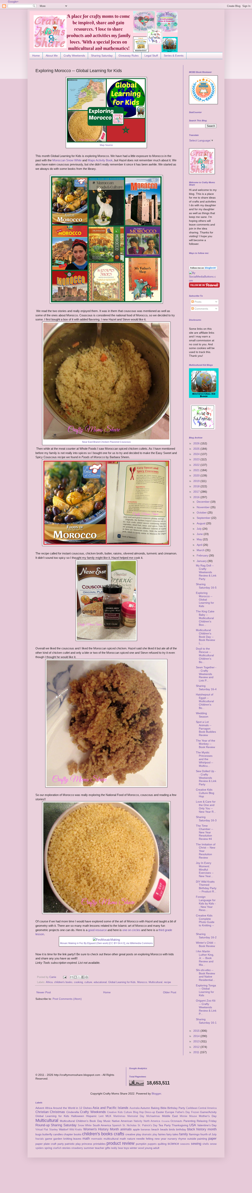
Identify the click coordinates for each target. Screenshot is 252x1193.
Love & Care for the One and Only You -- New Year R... (206, 806)
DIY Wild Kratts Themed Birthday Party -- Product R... (206, 886)
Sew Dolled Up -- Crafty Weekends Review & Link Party (206, 778)
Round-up (42, 1125)
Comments (201, 308)
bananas (145, 1129)
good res (93, 930)
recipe (167, 982)
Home (36, 55)
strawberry (77, 1148)
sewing (196, 1144)
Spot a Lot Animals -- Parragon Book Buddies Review (206, 728)
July (199, 528)
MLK (108, 1116)
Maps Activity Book (100, 160)
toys (126, 1147)
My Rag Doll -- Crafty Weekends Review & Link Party (206, 572)
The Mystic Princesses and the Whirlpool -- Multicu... (204, 759)
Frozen (195, 1112)
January (202, 561)
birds (172, 1129)
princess (87, 1143)
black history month (202, 1129)
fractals (39, 1138)
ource (103, 930)
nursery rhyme (177, 1138)
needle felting (144, 1138)
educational (100, 982)
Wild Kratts (75, 1129)
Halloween (77, 1116)
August (201, 523)
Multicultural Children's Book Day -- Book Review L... (205, 637)
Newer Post (43, 992)
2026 (196, 443)
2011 (196, 1052)
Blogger (156, 1093)
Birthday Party (176, 1107)
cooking (78, 982)
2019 (196, 481)
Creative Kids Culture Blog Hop (205, 793)
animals (126, 1129)
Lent (101, 1116)
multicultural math (115, 1138)
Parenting (189, 1120)
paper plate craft (45, 1143)
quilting (162, 1143)
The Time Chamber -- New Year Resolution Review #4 (204, 832)
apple (136, 1129)
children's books (63, 982)
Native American (122, 1120)
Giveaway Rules (129, 55)
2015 (196, 1030)
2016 (196, 497)
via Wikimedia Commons (139, 943)
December (203, 501)
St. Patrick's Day (148, 1125)
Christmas (57, 1112)
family (183, 1134)
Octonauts (176, 1121)
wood (141, 1148)
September (204, 517)
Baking (155, 1107)
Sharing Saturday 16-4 (206, 687)
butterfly (47, 1134)
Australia (135, 1108)
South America (102, 1125)
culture (88, 982)
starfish (57, 1148)
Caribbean (191, 1108)
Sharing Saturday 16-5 (206, 586)
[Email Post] (64, 977)
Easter (160, 1112)
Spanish (116, 1125)
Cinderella (72, 1112)
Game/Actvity (208, 1112)
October (202, 512)
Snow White (85, 1125)
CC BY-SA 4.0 (117, 943)
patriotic (70, 1143)
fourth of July (208, 1134)
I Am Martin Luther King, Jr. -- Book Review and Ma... (205, 958)
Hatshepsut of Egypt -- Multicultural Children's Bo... (205, 701)
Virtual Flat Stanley (46, 1129)
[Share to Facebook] (83, 977)
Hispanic (91, 1116)
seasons (185, 1144)
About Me (52, 55)
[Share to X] (79, 977)
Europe (169, 1112)
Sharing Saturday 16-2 (206, 935)
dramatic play (149, 1134)
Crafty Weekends (74, 55)
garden (57, 1138)
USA (192, 1125)
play (78, 1143)
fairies (162, 1134)
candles (58, 1134)
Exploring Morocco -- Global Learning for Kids (205, 599)
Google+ (13, 1)
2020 (196, 475)
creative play (133, 1134)
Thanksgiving (180, 1125)
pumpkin (141, 1143)
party (60, 1143)
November (203, 507)
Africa (49, 982)
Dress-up (150, 1112)
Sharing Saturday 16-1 (206, 1021)
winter (133, 1147)
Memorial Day (135, 1116)
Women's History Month (101, 1129)
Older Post (169, 992)
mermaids (96, 1138)
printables (99, 1143)
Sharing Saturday (102, 55)
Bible (163, 1107)
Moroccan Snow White (67, 160)
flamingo (194, 1134)
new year (160, 1138)
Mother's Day (208, 1116)
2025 (196, 448)
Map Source (106, 145)
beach (155, 1129)
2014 (196, 1036)
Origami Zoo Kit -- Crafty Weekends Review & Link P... (206, 1007)
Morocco (142, 982)
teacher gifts (102, 1147)
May (200, 539)
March (201, 550)
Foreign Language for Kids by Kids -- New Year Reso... (206, 903)
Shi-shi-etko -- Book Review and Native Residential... (205, 974)
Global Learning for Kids (122, 982)
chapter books (72, 1134)
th (159, 930)
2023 (196, 459)
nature (131, 1138)
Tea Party (164, 1125)
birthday (181, 1129)
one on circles (131, 930)
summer (89, 1147)
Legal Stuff (151, 55)
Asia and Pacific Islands (110, 1108)
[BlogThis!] (75, 977)
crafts (119, 1133)
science (173, 1144)
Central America (207, 1108)
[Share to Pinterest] (87, 977)
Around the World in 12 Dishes (72, 1107)
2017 (196, 491)
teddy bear (117, 1148)
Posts (197, 301)
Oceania (165, 1121)
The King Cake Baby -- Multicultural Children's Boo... (205, 618)
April (200, 544)
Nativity (138, 1121)
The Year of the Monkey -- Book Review (205, 744)
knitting (67, 1138)
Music (107, 1120)
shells (205, 1144)
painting (202, 1138)
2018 (196, 486)
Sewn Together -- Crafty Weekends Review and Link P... (206, 674)
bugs (38, 1134)
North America (152, 1121)
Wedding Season (202, 715)
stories (66, 1147)
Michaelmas (153, 1116)
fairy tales (172, 1134)
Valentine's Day (207, 1125)
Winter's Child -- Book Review (206, 944)
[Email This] (72, 977)
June (200, 534)
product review (120, 1143)
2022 (196, 464)
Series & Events (173, 55)
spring (48, 1147)
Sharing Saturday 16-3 (206, 818)
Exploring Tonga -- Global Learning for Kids (206, 990)
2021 (196, 470)
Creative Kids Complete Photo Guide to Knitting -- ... (205, 922)
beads (164, 1129)
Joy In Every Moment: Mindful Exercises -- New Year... (205, 869)
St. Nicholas (129, 1125)
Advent (39, 1107)
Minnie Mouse (188, 1116)
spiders (39, 1148)
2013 (196, 1041)
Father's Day (182, 1112)
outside (191, 1138)
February (203, 555)
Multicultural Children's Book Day (81, 1120)
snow (213, 1143)
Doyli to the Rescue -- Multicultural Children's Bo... (205, 655)
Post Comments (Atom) (67, 998)
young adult (152, 1147)
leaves (77, 1138)
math (86, 1138)
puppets (152, 1144)
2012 (196, 1046)
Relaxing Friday (207, 1120)
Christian (42, 1112)
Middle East (170, 1116)
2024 (196, 454)
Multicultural (155, 982)
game (48, 1138)
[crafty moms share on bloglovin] (203, 268)
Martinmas (119, 1116)
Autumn (145, 1107)
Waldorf (63, 1129)
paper (212, 1138)
